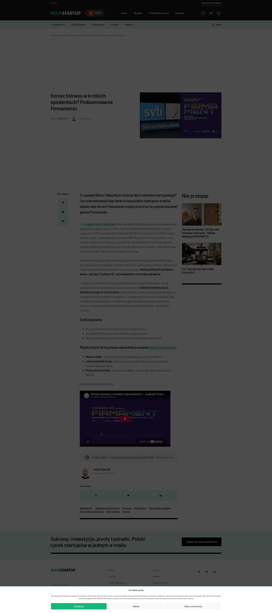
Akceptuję (79, 606)
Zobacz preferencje (193, 606)
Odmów (136, 606)
